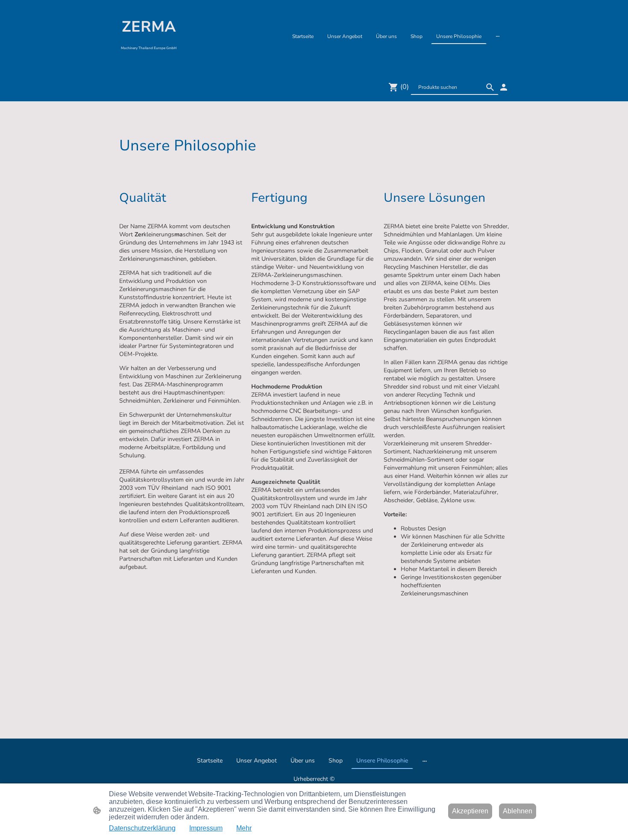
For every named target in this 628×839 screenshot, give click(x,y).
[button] (490, 87)
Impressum (206, 828)
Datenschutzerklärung (142, 828)
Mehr (244, 828)
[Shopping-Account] (504, 87)
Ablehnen (517, 811)
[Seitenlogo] (149, 61)
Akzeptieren (470, 811)
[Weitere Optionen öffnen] (497, 36)
